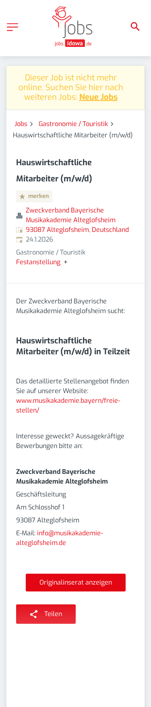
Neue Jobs (98, 97)
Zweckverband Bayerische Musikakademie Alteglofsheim (71, 215)
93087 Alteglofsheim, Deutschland (77, 229)
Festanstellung (38, 262)
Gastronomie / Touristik (73, 124)
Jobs (20, 124)
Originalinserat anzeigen (75, 582)
